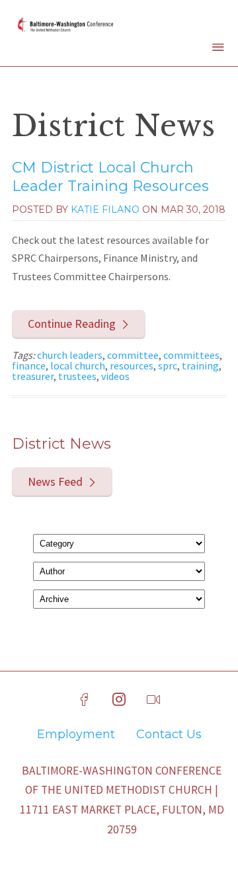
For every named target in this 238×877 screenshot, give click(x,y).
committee (133, 355)
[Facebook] (84, 700)
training (200, 365)
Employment (76, 734)
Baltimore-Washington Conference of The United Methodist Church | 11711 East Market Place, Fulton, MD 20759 (122, 800)
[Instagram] (119, 700)
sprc (167, 365)
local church (77, 365)
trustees (77, 376)
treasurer (33, 376)
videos (115, 376)
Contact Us (169, 734)
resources (131, 365)
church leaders (69, 355)
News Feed (55, 481)
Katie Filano (105, 209)
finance (29, 365)
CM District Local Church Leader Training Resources (110, 177)
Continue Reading (72, 323)
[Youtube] (153, 700)
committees (191, 355)
